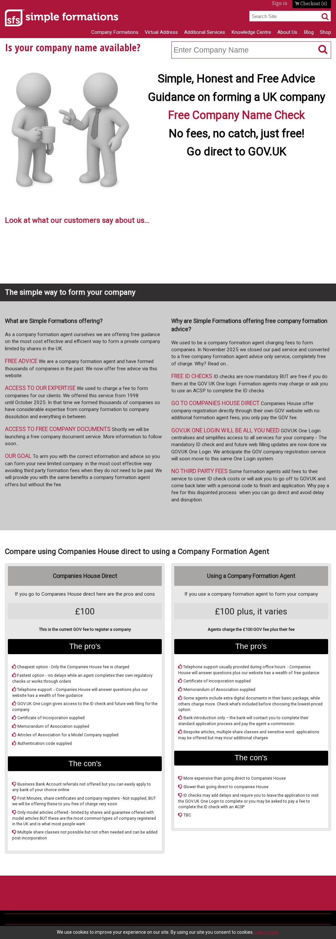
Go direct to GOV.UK (236, 151)
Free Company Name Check (236, 115)
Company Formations (114, 32)
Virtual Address (161, 32)
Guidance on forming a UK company (236, 96)
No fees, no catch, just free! (236, 133)
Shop (325, 32)
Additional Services (204, 32)
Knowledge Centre (251, 32)
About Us (287, 32)
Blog (309, 32)
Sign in (279, 3)
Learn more (267, 932)
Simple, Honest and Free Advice (236, 78)
